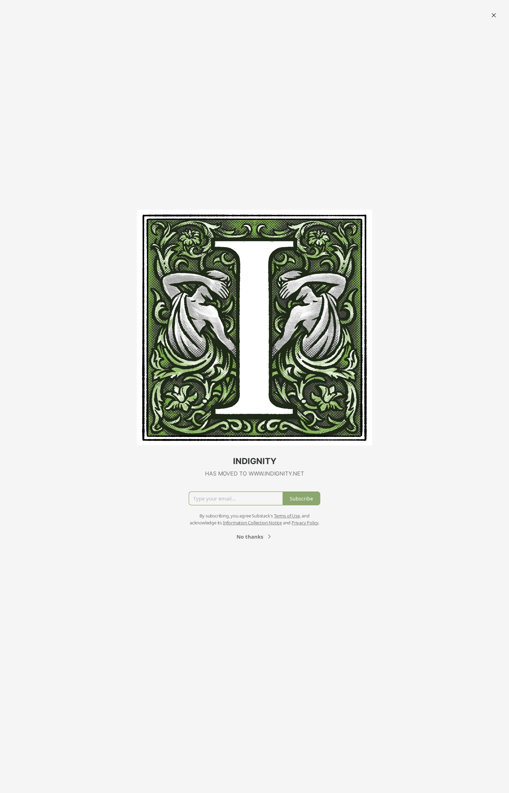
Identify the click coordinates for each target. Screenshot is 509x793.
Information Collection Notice (252, 523)
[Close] (494, 15)
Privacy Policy (305, 523)
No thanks (249, 536)
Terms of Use (287, 516)
